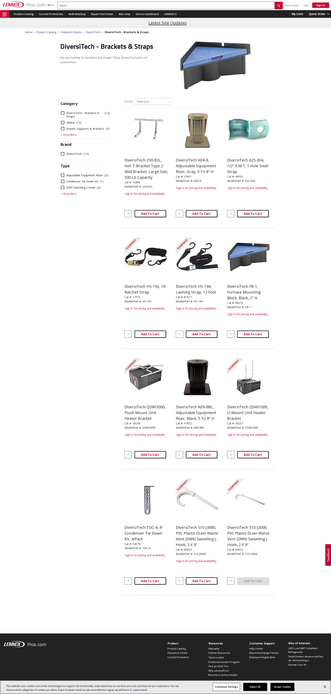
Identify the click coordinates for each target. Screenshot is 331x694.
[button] (279, 5)
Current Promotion (178, 657)
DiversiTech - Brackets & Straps (88, 114)
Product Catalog (24, 14)
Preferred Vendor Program (224, 662)
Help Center (256, 648)
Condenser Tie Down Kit (85, 181)
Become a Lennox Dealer (223, 675)
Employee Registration (262, 657)
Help (306, 5)
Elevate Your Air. (297, 664)
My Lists (297, 14)
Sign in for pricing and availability (145, 193)
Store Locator (291, 5)
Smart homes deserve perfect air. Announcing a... (305, 658)
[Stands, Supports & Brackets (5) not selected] (62, 128)
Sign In (320, 5)
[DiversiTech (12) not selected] (62, 153)
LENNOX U (170, 14)
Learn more (140, 690)
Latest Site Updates (167, 23)
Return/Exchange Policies (264, 653)
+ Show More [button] (68, 135)
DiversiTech (93, 32)
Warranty (124, 14)
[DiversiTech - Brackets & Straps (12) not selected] (62, 113)
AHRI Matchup (77, 14)
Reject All (255, 687)
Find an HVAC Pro (218, 666)
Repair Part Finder (102, 14)
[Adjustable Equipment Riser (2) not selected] (62, 175)
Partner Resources (219, 653)
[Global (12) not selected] (62, 122)
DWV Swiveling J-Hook (83, 187)
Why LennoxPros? (218, 670)
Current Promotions (51, 14)
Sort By (129, 101)
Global (73, 122)
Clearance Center (177, 653)
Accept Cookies (282, 687)
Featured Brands (71, 32)
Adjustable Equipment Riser (87, 175)
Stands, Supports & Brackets (87, 128)
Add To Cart (150, 214)
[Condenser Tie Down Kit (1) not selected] (62, 181)
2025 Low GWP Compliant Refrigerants (302, 650)
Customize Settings (226, 687)
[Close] (325, 687)
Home (29, 32)
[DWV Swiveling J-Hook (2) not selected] (62, 187)
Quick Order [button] (317, 14)
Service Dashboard (147, 14)
